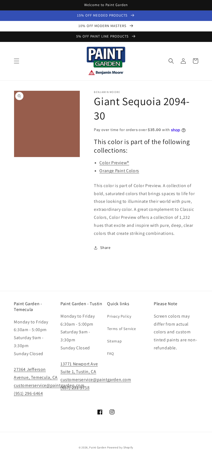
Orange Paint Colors (119, 171)
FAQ (110, 353)
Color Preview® (114, 163)
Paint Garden (97, 447)
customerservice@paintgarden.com (49, 385)
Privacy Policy (119, 316)
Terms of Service (121, 328)
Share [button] (105, 247)
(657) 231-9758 (74, 387)
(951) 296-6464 (28, 393)
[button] (16, 61)
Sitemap (114, 341)
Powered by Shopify (120, 447)
